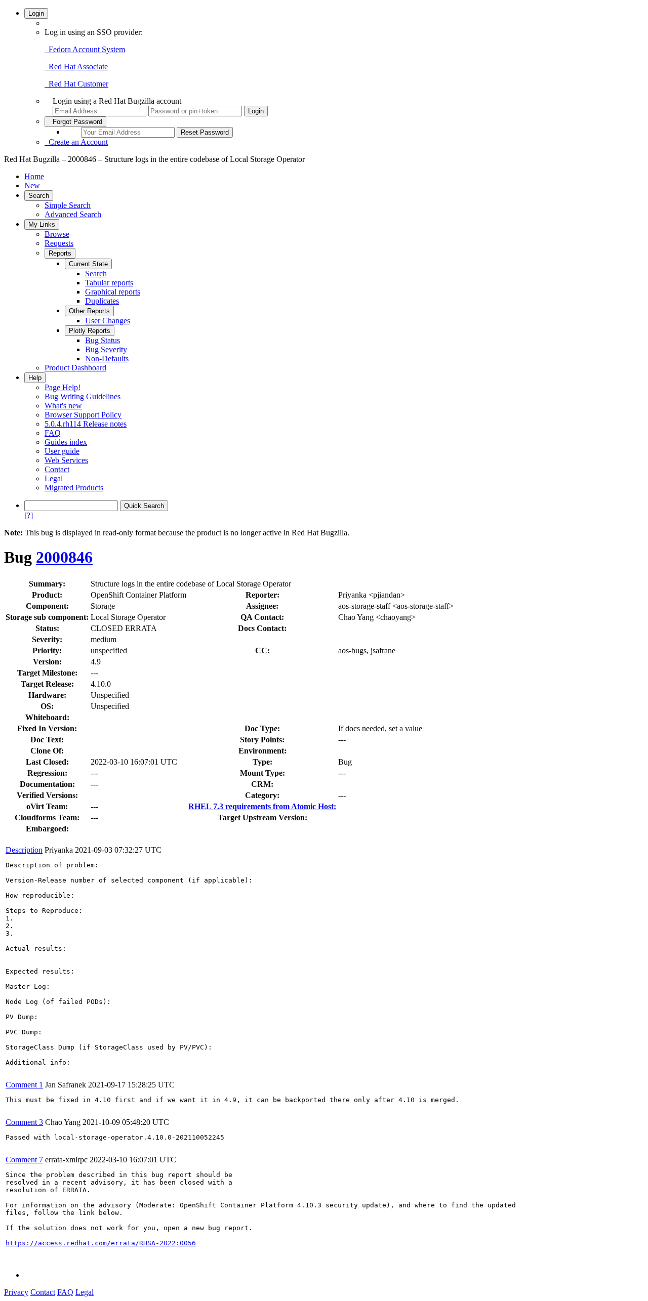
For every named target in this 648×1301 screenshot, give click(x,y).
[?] (28, 515)
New (32, 185)
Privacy (16, 1292)
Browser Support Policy (83, 414)
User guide (62, 451)
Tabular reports (109, 282)
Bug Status (102, 340)
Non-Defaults (107, 358)
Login (36, 13)
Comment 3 (24, 1122)
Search (38, 195)
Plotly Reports (89, 330)
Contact (57, 469)
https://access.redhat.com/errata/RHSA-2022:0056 (101, 1243)
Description (24, 850)
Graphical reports (112, 291)
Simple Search (68, 205)
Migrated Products (74, 487)
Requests (59, 243)
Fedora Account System (85, 49)
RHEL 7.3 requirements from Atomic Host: (262, 806)
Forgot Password (75, 121)
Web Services (66, 460)
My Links (41, 224)
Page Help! (62, 387)
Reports (60, 253)
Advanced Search (73, 214)
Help (35, 378)
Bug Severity (106, 349)
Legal (54, 478)
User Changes (107, 320)
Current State (88, 264)
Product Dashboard (75, 367)
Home (34, 176)
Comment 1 (24, 1084)
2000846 (64, 557)
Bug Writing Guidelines (82, 396)
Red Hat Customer (76, 83)
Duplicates (102, 301)
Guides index (66, 442)
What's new (63, 405)
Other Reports (89, 311)
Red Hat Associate (76, 66)
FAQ (53, 433)
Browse (57, 234)
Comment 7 (24, 1159)
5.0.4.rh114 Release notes (86, 423)
